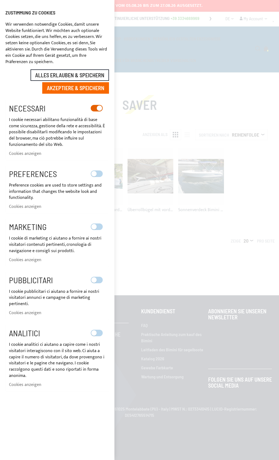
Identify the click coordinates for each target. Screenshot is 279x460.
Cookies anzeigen (25, 153)
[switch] (97, 108)
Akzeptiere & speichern (75, 88)
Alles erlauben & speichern (69, 75)
